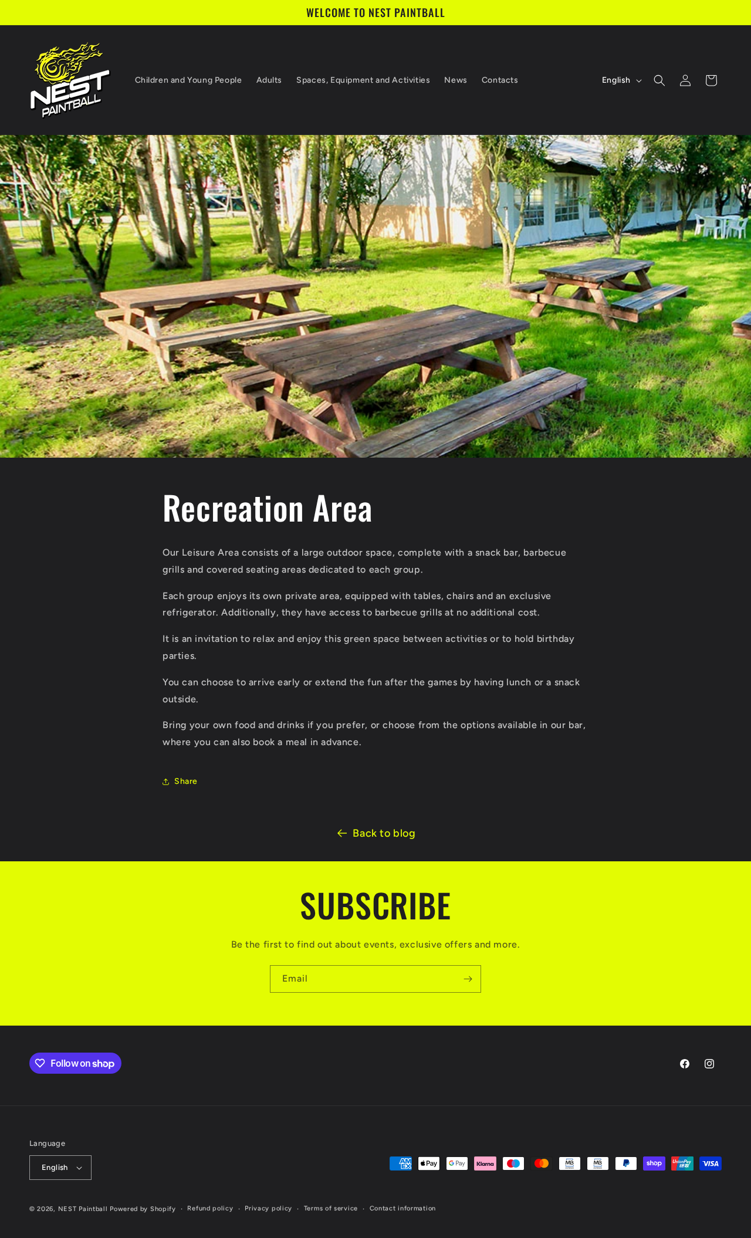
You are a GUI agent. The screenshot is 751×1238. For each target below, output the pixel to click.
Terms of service (331, 1208)
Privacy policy (268, 1208)
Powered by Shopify (143, 1209)
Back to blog (384, 833)
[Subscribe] (468, 979)
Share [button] (186, 781)
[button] (659, 80)
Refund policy (210, 1208)
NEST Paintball (83, 1209)
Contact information (403, 1208)
